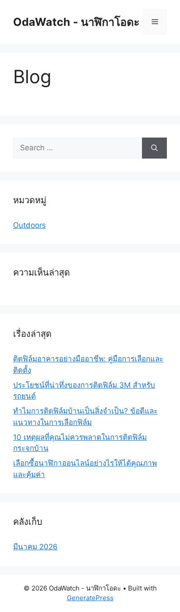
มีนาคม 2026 (35, 546)
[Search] (154, 148)
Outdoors (29, 225)
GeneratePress (90, 598)
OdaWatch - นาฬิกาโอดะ (76, 21)
